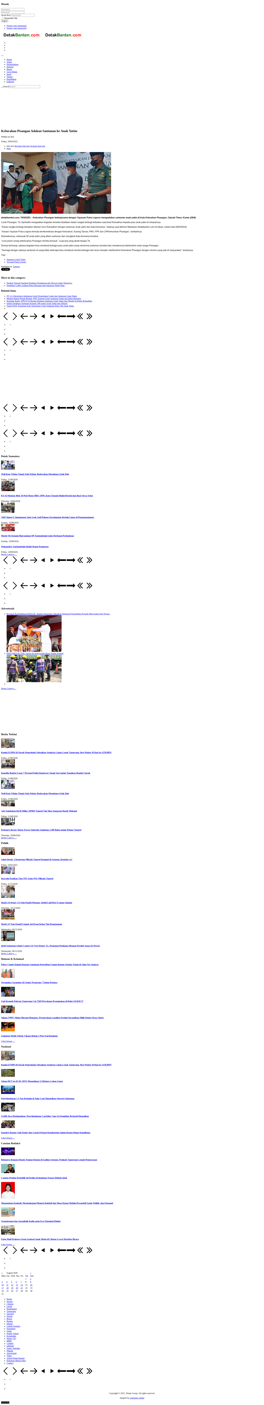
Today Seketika (13, 1348)
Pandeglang (12, 1309)
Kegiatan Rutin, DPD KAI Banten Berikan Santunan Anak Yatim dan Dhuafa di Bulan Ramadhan (49, 301)
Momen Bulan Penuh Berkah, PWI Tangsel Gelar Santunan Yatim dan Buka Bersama (44, 298)
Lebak (9, 1306)
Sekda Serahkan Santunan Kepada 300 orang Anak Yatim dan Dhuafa (37, 303)
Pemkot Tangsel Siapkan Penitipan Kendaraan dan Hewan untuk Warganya (39, 283)
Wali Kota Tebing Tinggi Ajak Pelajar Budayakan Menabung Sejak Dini (35, 474)
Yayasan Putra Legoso (16, 262)
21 (22, 1288)
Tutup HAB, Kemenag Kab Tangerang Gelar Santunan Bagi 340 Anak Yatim (40, 306)
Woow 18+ (11, 1338)
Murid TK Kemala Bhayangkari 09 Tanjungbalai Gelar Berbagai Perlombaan (37, 536)
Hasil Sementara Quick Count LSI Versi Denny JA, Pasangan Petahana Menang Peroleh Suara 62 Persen (50, 946)
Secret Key (6, 15)
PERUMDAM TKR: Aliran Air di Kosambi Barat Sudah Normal (35, 653)
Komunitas (11, 1336)
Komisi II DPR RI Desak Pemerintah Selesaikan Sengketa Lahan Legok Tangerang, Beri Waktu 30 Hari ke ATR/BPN (56, 752)
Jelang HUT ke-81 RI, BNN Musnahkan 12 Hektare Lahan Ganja (32, 1081)
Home (9, 1299)
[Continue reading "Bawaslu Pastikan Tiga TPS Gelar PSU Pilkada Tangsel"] (8, 873)
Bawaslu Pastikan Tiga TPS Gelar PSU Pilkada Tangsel (27, 878)
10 (3, 1285)
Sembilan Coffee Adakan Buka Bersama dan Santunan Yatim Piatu (36, 285)
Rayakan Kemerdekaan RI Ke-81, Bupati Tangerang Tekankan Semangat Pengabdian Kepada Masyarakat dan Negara (58, 614)
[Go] (2, 87)
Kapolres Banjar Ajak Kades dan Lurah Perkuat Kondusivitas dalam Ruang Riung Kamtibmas (45, 1132)
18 (7, 1288)
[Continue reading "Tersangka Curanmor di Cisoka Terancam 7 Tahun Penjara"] (8, 977)
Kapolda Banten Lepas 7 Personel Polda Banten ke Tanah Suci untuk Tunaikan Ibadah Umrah (45, 773)
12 (12, 1285)
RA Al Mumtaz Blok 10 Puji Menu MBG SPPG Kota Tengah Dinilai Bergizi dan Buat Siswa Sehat (47, 495)
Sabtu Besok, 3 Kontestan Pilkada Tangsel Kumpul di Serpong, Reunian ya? (36, 859)
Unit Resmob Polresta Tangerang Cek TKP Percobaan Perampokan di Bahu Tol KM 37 (42, 1001)
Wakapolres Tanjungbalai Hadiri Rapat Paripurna (25, 546)
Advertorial (11, 1353)
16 (31, 1285)
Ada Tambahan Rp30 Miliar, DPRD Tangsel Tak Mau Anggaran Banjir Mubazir (39, 811)
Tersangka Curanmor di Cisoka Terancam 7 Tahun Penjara (29, 982)
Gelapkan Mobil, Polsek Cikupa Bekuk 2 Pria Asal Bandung (29, 1036)
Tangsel (16, 266)
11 (7, 1285)
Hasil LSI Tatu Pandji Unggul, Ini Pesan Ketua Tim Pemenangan (31, 924)
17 (3, 1288)
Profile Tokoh (13, 1333)
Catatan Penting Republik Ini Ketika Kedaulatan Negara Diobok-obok (34, 1178)
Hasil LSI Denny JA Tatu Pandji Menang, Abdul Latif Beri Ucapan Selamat (36, 902)
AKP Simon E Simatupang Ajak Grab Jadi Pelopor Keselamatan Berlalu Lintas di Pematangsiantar (47, 517)
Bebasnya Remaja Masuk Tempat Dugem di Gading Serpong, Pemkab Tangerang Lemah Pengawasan (49, 1160)
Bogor (9, 1319)
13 (17, 1285)
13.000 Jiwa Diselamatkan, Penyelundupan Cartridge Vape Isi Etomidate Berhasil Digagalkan (45, 1116)
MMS (9, 1341)
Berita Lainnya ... (8, 688)
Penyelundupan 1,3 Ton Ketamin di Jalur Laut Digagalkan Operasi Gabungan (37, 1098)
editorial (10, 1346)
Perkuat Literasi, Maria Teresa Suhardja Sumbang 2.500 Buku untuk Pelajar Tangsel (41, 830)
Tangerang (11, 1311)
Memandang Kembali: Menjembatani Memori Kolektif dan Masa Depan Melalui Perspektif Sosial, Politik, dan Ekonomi (57, 1203)
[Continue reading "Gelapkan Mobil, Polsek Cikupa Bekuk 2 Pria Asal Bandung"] (8, 1030)
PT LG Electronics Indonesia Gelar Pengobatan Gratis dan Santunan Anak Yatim (42, 296)
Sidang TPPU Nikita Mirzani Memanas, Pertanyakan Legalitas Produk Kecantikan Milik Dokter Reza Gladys (52, 1018)
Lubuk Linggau (13, 1326)
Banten (10, 1321)
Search (6, 86)
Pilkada (10, 1351)
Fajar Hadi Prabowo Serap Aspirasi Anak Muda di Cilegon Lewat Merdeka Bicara (40, 1239)
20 (17, 1288)
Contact (10, 1363)
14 (22, 1285)
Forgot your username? (17, 26)
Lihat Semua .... (8, 1041)
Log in (4, 21)
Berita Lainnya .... (9, 554)
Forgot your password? (17, 28)
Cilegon (10, 1304)
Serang (10, 1301)
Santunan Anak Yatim (16, 259)
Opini (9, 1331)
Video (9, 1356)
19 (12, 1288)
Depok (10, 1316)
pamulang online (137, 1398)
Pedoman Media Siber (16, 1361)
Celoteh (10, 1343)
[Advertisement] (83, 107)
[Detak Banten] (42, 38)
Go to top (5, 1402)
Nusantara (11, 1328)
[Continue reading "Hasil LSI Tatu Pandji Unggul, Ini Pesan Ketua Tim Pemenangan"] (8, 919)
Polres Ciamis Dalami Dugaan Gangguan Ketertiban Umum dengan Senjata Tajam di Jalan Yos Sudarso (50, 964)
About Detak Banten (16, 1358)
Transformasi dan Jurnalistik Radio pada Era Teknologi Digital (30, 1221)
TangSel (10, 1314)
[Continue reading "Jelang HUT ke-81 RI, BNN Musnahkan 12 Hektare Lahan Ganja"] (8, 1076)
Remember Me (10, 18)
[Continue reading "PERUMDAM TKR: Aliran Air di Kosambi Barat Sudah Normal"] (34, 681)
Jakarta (10, 1324)
